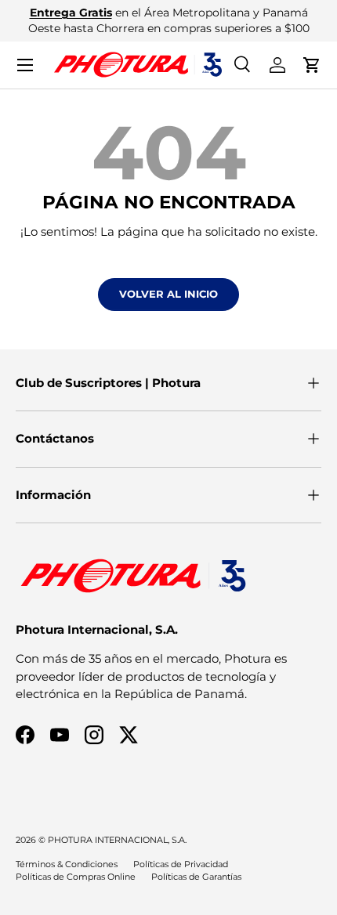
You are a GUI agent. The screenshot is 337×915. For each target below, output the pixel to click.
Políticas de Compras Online (76, 876)
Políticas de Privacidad (180, 864)
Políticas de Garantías (196, 876)
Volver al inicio (168, 294)
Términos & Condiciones (67, 864)
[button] (312, 65)
